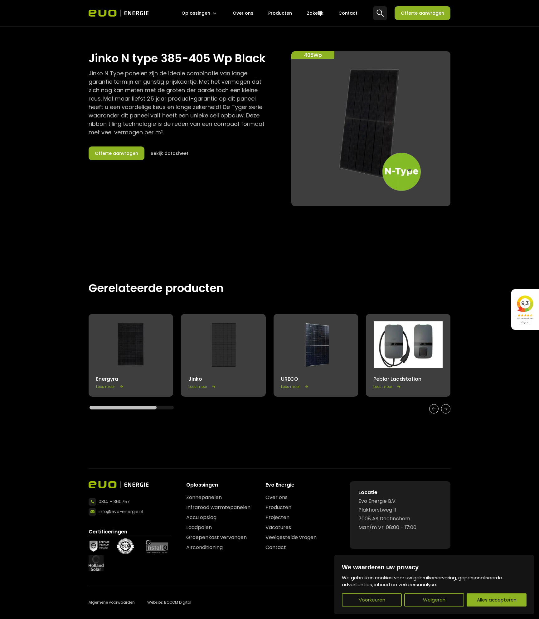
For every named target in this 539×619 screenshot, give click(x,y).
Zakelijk (315, 13)
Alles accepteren (497, 600)
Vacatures (278, 527)
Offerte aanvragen (422, 13)
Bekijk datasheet (169, 153)
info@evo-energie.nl (121, 511)
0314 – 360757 (114, 501)
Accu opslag (201, 517)
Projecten (277, 517)
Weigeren (434, 600)
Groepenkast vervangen (216, 537)
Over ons (243, 13)
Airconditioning (204, 547)
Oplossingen (196, 13)
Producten (280, 13)
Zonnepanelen (204, 497)
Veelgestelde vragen (291, 537)
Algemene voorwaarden (112, 602)
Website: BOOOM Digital (169, 602)
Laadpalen (199, 527)
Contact (347, 13)
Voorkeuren (372, 600)
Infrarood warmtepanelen (218, 507)
